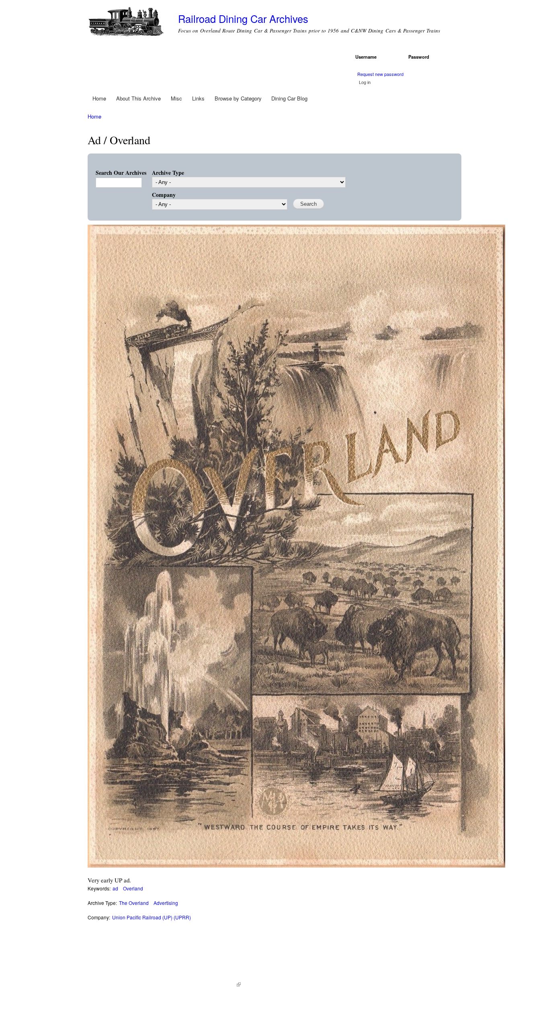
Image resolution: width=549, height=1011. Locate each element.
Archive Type (168, 172)
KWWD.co (226, 984)
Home (99, 98)
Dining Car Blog (289, 98)
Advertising (166, 902)
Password (420, 56)
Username (367, 56)
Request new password (380, 74)
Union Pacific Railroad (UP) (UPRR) (151, 917)
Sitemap (253, 984)
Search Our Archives (121, 172)
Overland (133, 888)
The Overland (134, 902)
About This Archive (138, 98)
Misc (176, 98)
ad (115, 888)
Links (198, 98)
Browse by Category (238, 98)
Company (164, 194)
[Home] (127, 23)
